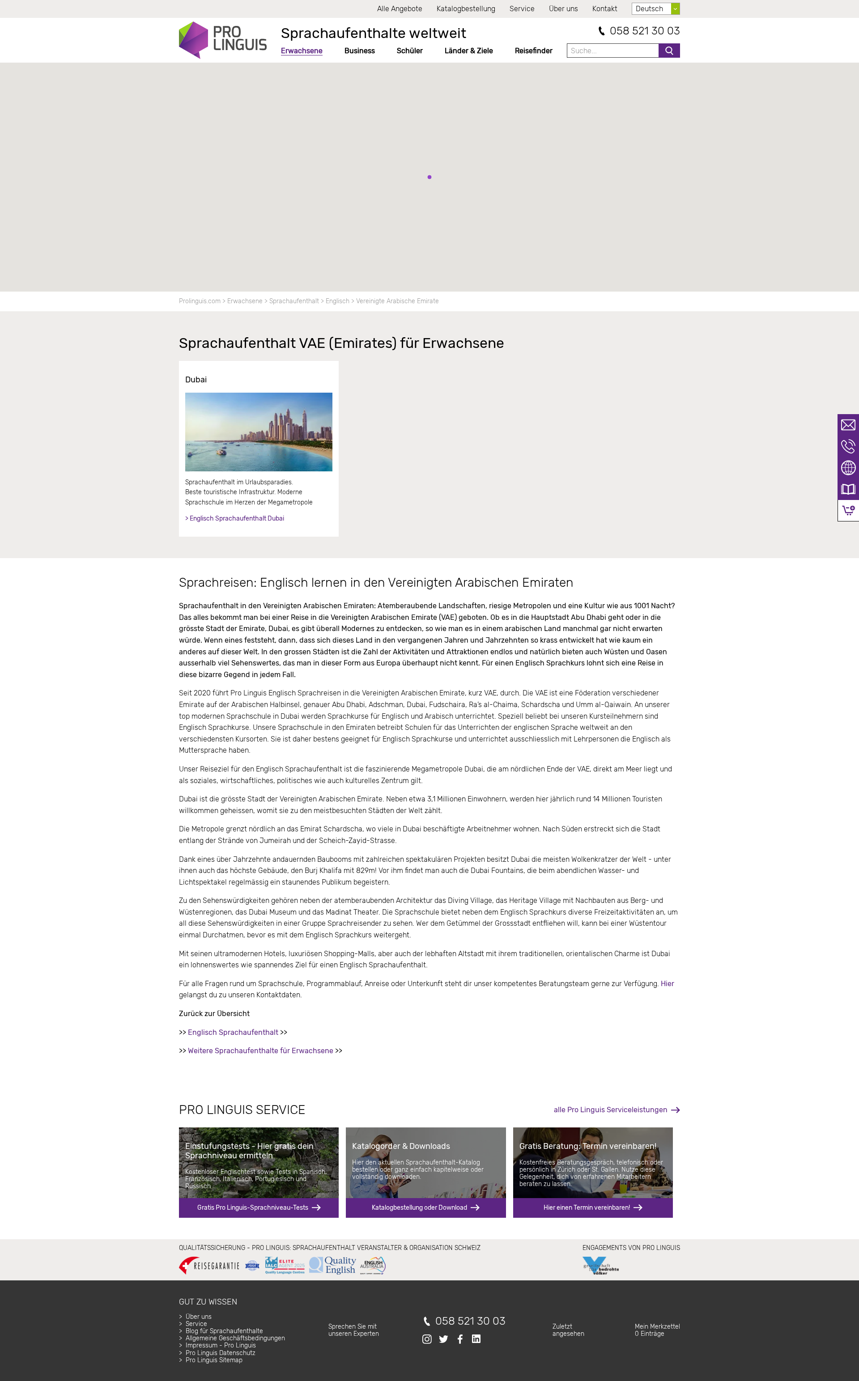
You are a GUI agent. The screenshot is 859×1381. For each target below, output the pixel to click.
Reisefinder (534, 51)
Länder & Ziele (469, 51)
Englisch (337, 301)
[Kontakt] (848, 425)
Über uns (563, 8)
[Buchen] (848, 510)
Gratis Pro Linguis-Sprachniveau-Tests (252, 1208)
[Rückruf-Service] (848, 446)
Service (522, 8)
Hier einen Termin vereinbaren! (587, 1208)
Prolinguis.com (200, 301)
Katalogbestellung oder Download (419, 1208)
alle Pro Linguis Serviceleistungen (611, 1110)
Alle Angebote (399, 8)
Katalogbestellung (466, 8)
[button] (429, 177)
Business (359, 51)
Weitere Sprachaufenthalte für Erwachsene (260, 1050)
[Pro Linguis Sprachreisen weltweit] (223, 40)
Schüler (410, 51)
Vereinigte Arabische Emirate (397, 301)
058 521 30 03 (645, 31)
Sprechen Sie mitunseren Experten (353, 1330)
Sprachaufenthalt (294, 301)
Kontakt (604, 8)
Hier (667, 983)
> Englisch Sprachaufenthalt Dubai (234, 518)
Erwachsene (302, 51)
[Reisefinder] (848, 468)
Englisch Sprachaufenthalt (233, 1032)
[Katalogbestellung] (848, 489)
